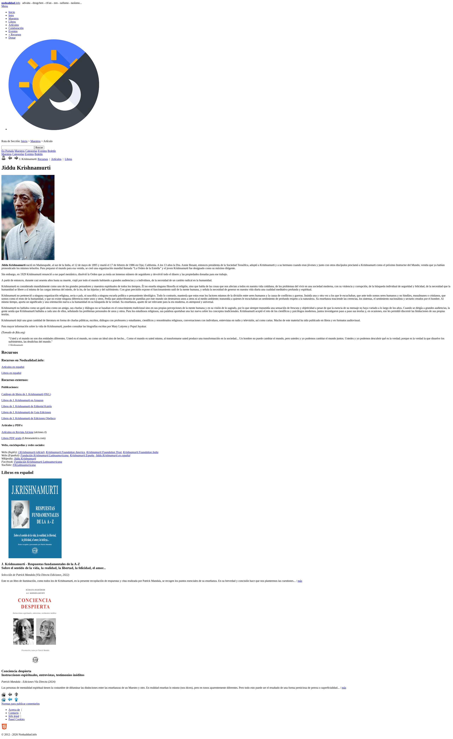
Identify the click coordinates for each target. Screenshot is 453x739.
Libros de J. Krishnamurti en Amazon (22, 400)
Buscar (39, 147)
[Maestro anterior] (10, 159)
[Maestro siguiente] (16, 159)
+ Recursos (14, 34)
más (300, 580)
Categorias (31, 150)
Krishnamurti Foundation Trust (104, 452)
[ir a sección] (10, 695)
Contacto (13, 712)
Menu (4, 6)
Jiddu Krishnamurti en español (113, 455)
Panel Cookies (16, 719)
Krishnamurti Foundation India (140, 452)
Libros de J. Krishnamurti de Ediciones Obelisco (28, 418)
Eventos (13, 31)
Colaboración (16, 28)
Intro (11, 15)
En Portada (7, 150)
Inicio (11, 12)
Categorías (18, 154)
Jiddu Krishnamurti (25, 458)
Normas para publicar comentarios (20, 703)
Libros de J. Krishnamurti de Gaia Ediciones (26, 412)
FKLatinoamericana (24, 464)
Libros (12, 21)
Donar (12, 37)
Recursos (43, 159)
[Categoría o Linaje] (3, 159)
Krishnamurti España (82, 455)
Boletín (52, 150)
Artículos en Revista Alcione (17, 432)
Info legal (13, 716)
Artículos (13, 24)
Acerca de (14, 709)
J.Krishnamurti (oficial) (31, 452)
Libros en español (11, 372)
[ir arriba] (16, 695)
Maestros (13, 18)
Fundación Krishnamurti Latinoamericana (44, 455)
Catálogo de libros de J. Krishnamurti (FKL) (26, 394)
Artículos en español (12, 366)
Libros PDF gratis (11, 438)
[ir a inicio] (3, 695)
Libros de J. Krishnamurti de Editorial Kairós (26, 406)
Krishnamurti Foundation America (65, 452)
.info (10, 2)
